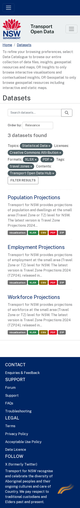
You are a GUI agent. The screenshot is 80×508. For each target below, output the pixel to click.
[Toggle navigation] (9, 7)
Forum (10, 388)
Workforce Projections (34, 297)
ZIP (62, 232)
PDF (52, 232)
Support (12, 395)
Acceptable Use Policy (23, 442)
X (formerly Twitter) (21, 464)
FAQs (9, 403)
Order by (14, 125)
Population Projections (34, 197)
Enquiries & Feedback (22, 373)
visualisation (17, 232)
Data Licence (15, 450)
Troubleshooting (18, 411)
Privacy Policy (16, 434)
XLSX (32, 232)
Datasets (24, 45)
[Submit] (66, 113)
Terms (10, 426)
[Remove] (49, 146)
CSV (43, 232)
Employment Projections (36, 247)
